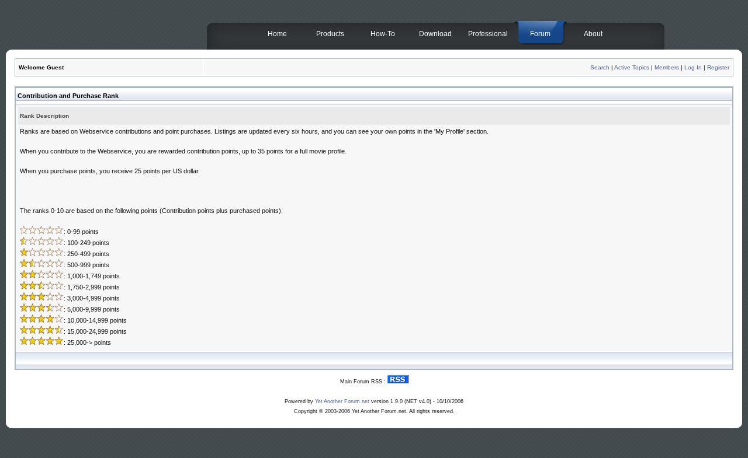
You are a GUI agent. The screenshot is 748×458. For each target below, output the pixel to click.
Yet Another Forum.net (342, 401)
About (593, 34)
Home (277, 34)
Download (435, 34)
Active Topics (631, 67)
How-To (382, 34)
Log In (693, 67)
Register (718, 67)
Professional (488, 34)
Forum (540, 34)
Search (600, 67)
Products (330, 34)
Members (666, 67)
